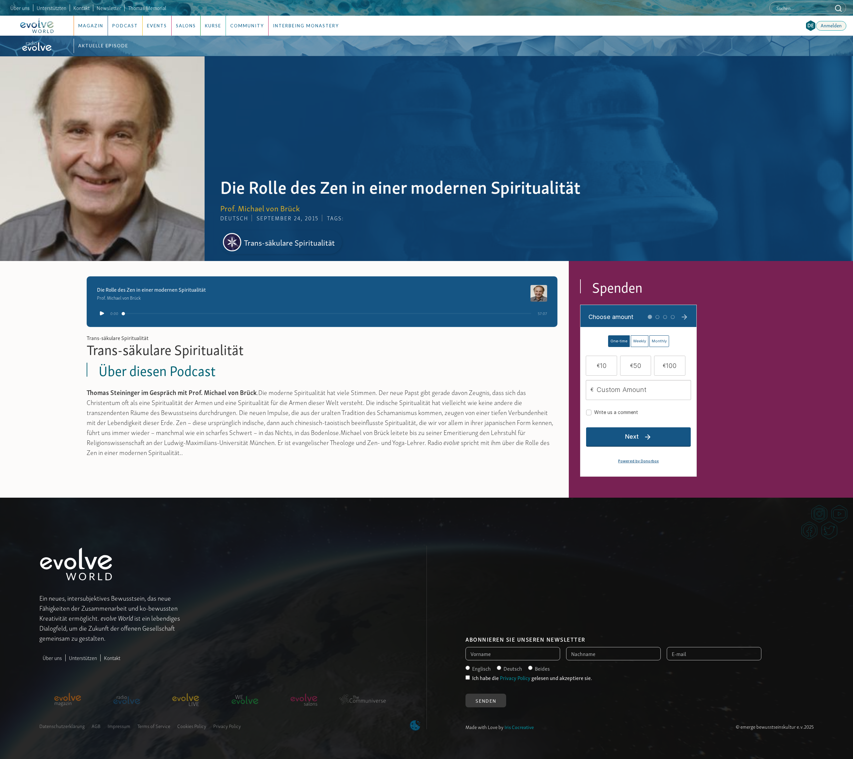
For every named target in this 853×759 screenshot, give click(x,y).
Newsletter (109, 7)
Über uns (20, 7)
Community (247, 25)
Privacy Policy (227, 726)
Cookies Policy (191, 726)
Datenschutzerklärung (62, 726)
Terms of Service (153, 726)
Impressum (119, 726)
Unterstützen (83, 657)
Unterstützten (51, 7)
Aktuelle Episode (103, 45)
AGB (96, 726)
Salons (186, 25)
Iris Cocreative (519, 727)
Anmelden (831, 25)
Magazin (90, 25)
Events (157, 25)
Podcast (125, 25)
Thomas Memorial (147, 7)
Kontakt (81, 7)
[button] (810, 25)
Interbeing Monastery (306, 25)
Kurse (213, 25)
